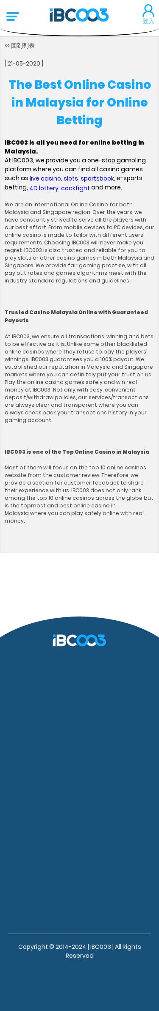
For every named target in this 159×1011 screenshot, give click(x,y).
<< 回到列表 (20, 45)
